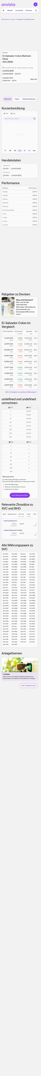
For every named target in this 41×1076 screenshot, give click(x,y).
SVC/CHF (23, 624)
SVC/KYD (32, 587)
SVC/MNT (5, 608)
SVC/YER (14, 587)
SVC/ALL (23, 554)
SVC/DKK (14, 572)
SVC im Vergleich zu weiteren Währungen (20, 392)
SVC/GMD (6, 577)
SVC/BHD (32, 559)
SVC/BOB (14, 564)
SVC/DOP (5, 574)
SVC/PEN (5, 618)
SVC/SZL (23, 631)
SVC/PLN (23, 618)
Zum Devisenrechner (20, 495)
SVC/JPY (5, 587)
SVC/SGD (23, 626)
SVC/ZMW (32, 595)
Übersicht (7, 99)
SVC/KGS (5, 598)
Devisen (13, 19)
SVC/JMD (32, 585)
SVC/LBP (32, 598)
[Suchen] (34, 119)
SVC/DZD (32, 554)
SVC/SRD (14, 631)
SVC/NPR (32, 608)
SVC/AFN (5, 554)
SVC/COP (23, 593)
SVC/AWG (32, 556)
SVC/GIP (23, 577)
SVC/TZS (5, 634)
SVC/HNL (32, 580)
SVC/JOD (23, 587)
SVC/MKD (6, 605)
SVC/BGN (23, 567)
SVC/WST (32, 621)
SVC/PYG (32, 616)
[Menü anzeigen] (3, 10)
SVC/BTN (5, 564)
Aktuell (10, 10)
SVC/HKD (5, 582)
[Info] (6, 113)
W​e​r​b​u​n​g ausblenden (27, 34)
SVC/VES (32, 642)
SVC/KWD (23, 595)
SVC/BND (14, 567)
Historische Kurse (28, 99)
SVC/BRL (32, 564)
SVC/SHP (14, 629)
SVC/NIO (23, 611)
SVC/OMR (23, 613)
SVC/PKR (5, 616)
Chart (17, 99)
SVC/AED (23, 572)
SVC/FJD (32, 574)
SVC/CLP (23, 569)
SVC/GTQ (32, 577)
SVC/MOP (14, 600)
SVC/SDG (32, 629)
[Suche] (36, 10)
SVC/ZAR (23, 629)
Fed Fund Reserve (10, 521)
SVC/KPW (6, 613)
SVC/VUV (23, 642)
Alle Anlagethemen (28, 685)
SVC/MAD (23, 603)
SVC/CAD (14, 590)
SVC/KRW (6, 631)
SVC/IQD (31, 582)
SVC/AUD (14, 559)
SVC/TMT (32, 636)
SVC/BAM (5, 595)
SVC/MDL (32, 605)
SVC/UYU (32, 639)
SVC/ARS (14, 556)
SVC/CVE (23, 590)
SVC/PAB (14, 616)
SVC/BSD (23, 559)
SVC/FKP (23, 574)
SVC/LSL (23, 598)
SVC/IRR (5, 585)
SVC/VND (5, 644)
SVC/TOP (23, 634)
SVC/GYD (14, 580)
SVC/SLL (14, 626)
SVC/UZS (5, 642)
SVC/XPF (14, 569)
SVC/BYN (14, 644)
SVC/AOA (5, 556)
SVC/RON (5, 621)
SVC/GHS (14, 577)
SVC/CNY (32, 569)
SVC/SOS (32, 626)
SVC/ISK (14, 585)
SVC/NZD (14, 611)
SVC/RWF (32, 618)
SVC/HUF (23, 639)
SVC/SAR (5, 624)
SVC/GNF (5, 580)
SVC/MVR (14, 603)
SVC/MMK (15, 608)
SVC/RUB (14, 621)
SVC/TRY (23, 636)
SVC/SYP (32, 631)
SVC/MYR (5, 603)
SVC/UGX (5, 639)
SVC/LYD (5, 600)
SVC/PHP (14, 618)
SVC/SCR (5, 626)
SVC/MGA (23, 600)
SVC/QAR (5, 593)
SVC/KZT (32, 590)
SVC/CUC (14, 595)
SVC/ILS (23, 585)
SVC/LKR (5, 629)
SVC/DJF (32, 572)
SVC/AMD (23, 556)
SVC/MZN (14, 605)
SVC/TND (14, 636)
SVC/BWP (23, 564)
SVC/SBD (23, 621)
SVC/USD (14, 642)
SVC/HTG (23, 580)
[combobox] (20, 118)
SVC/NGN (32, 611)
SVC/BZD (23, 562)
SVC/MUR (32, 603)
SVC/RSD (32, 624)
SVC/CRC (5, 572)
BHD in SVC (33, 79)
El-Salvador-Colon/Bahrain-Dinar (25, 19)
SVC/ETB (5, 559)
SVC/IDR (23, 582)
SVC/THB (14, 634)
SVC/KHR (5, 590)
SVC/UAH (14, 639)
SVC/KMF (32, 593)
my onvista (19, 10)
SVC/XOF (5, 569)
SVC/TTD (32, 634)
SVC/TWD (6, 611)
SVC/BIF (31, 567)
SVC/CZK (5, 636)
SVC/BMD (32, 562)
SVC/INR (14, 582)
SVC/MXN (23, 605)
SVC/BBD (14, 562)
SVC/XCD (32, 613)
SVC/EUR (14, 574)
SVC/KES (14, 593)
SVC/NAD (23, 608)
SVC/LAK (14, 598)
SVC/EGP (14, 554)
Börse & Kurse (5, 19)
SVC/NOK (14, 613)
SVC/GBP (5, 567)
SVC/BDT (5, 562)
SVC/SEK (14, 624)
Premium (29, 10)
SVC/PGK (23, 616)
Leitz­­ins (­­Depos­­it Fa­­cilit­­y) (13, 530)
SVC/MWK (32, 600)
